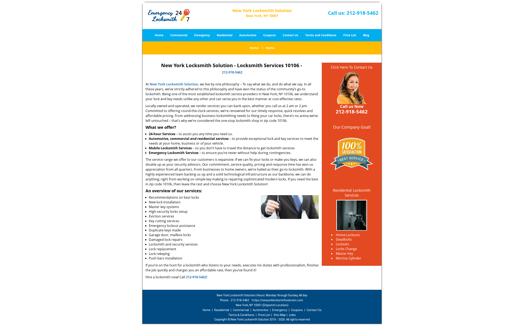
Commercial (178, 35)
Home (159, 35)
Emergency (202, 35)
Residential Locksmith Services (351, 193)
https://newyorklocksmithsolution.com (277, 300)
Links (292, 315)
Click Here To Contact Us (352, 67)
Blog (366, 35)
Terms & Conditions (241, 315)
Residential (224, 35)
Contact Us (290, 35)
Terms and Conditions (320, 35)
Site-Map (280, 315)
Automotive (247, 35)
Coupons (269, 35)
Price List (349, 35)
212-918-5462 (362, 12)
